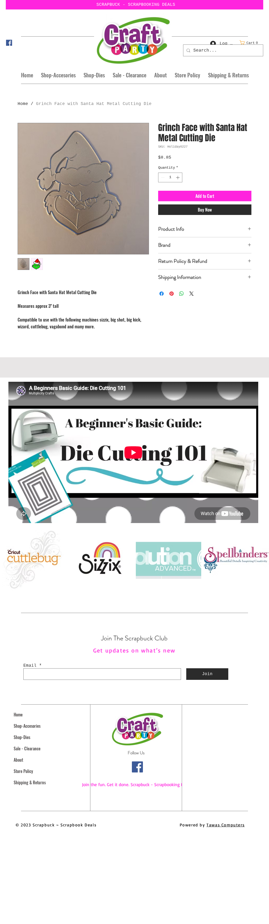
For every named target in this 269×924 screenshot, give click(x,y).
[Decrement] (162, 177)
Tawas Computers (225, 824)
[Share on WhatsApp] (181, 293)
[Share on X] (191, 293)
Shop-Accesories (27, 726)
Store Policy (23, 771)
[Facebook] (9, 43)
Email (30, 666)
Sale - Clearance (27, 748)
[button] (250, 42)
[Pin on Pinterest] (171, 293)
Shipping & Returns (30, 782)
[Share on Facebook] (161, 293)
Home (23, 104)
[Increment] (178, 177)
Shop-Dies (22, 737)
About (18, 760)
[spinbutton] (170, 177)
